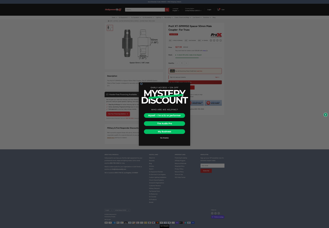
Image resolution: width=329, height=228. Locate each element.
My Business (164, 131)
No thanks (164, 138)
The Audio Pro (164, 123)
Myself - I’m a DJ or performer (164, 115)
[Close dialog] (141, 84)
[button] (326, 115)
